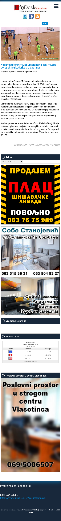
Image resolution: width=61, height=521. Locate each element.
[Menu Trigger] (56, 6)
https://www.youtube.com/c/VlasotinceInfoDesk (22, 498)
